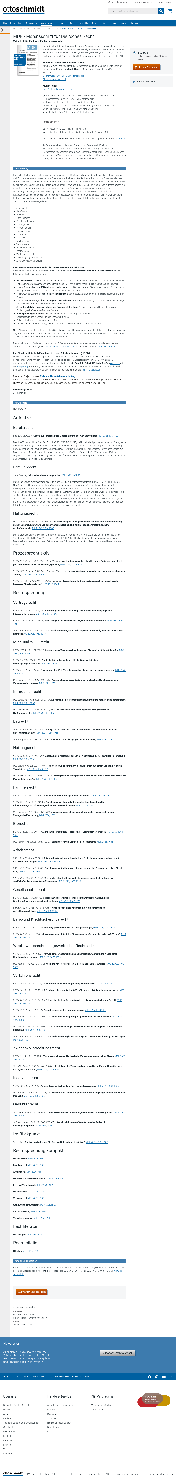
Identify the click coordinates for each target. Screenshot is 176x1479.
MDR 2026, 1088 (44, 1125)
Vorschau (52, 1418)
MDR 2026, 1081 (21, 1039)
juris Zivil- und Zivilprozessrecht (58, 89)
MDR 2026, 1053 (47, 683)
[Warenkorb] (170, 11)
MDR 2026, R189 (54, 1178)
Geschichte (8, 1427)
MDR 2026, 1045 (51, 584)
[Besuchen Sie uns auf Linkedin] (170, 1377)
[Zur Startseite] (14, 28)
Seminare (61, 23)
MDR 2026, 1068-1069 (69, 901)
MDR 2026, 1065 (105, 841)
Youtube (7, 1449)
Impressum (76, 1474)
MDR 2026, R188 (36, 1158)
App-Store (115, 363)
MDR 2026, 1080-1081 (36, 1030)
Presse (6, 1409)
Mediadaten (9, 1431)
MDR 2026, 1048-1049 (35, 634)
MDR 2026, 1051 (49, 663)
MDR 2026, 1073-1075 (50, 957)
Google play (22, 366)
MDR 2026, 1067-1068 (70, 881)
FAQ (49, 1431)
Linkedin (7, 1445)
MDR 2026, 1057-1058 (24, 759)
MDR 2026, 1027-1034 (72, 475)
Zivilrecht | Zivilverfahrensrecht (46, 29)
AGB (108, 1474)
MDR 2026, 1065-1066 (49, 861)
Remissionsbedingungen (59, 1423)
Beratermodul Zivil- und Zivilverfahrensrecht (64, 76)
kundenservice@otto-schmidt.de (61, 346)
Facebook (8, 1440)
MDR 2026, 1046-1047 (46, 614)
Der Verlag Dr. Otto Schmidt (16, 1405)
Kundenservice (166, 2)
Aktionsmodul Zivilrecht (54, 79)
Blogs (113, 23)
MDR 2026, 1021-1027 (108, 435)
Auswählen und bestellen (32, 1291)
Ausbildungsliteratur (89, 23)
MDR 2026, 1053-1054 (24, 703)
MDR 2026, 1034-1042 (43, 528)
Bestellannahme (55, 1427)
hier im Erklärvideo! (90, 369)
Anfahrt (6, 1414)
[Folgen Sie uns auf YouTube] (164, 1377)
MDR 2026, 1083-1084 (48, 1069)
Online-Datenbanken (12, 23)
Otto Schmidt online (143, 2)
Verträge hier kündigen (102, 1405)
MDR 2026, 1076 (104, 983)
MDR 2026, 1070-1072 (104, 927)
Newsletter (52, 1409)
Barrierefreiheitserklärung (128, 1474)
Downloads (52, 1414)
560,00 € (153, 56)
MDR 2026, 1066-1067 (29, 871)
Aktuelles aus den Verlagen (60, 1405)
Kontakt (7, 1436)
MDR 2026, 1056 (104, 739)
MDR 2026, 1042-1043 (71, 564)
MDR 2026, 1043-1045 (33, 574)
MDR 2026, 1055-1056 (47, 733)
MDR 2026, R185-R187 (97, 1142)
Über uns (134, 23)
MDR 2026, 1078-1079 (95, 1010)
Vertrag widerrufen (100, 1409)
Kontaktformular (107, 346)
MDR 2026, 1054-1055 (44, 713)
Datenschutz (94, 1474)
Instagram (8, 1453)
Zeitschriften (46, 23)
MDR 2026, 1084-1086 (108, 1086)
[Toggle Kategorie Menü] (5, 30)
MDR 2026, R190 (48, 1205)
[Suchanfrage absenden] (161, 11)
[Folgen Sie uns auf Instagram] (156, 1377)
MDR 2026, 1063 (47, 815)
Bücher (73, 23)
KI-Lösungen (31, 23)
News (123, 23)
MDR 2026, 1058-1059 (37, 769)
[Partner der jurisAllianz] (154, 1400)
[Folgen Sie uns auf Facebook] (149, 1377)
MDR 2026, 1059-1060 (47, 779)
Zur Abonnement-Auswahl (117, 1353)
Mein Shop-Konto (119, 2)
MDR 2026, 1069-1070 (47, 911)
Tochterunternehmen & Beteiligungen (21, 1423)
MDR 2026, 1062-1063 (86, 805)
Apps (105, 23)
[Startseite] (13, 1475)
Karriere (7, 1418)
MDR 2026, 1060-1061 (100, 795)
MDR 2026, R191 (31, 1251)
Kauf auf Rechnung (146, 81)
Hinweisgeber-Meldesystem (159, 1474)
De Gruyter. (120, 138)
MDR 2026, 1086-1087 (34, 1096)
